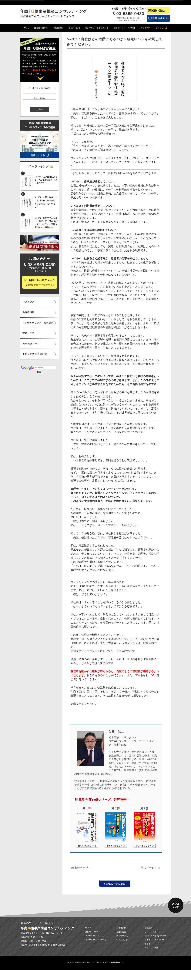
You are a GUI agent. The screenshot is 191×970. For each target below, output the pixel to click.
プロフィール (161, 27)
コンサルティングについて (96, 27)
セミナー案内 (74, 27)
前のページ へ (82, 867)
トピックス (149, 943)
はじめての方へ (41, 27)
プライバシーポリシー (154, 939)
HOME (26, 27)
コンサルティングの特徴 (124, 27)
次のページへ (149, 867)
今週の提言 (58, 27)
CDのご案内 (121, 939)
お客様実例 (145, 27)
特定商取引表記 (151, 947)
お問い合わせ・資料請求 (155, 935)
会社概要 (149, 927)
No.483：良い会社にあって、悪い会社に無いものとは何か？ (45, 180)
